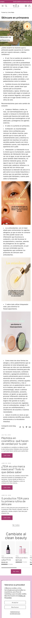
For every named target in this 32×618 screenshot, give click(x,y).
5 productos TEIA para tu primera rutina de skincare (15, 501)
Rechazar (15, 607)
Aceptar (15, 602)
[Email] (30, 427)
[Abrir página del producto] (8, 548)
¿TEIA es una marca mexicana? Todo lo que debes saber (13, 469)
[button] (2, 6)
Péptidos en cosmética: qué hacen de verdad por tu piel (15, 441)
